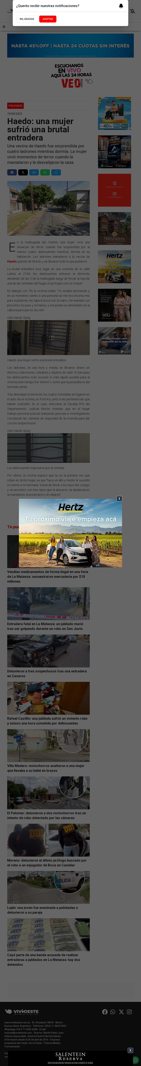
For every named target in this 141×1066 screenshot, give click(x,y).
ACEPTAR (48, 19)
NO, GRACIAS (27, 19)
